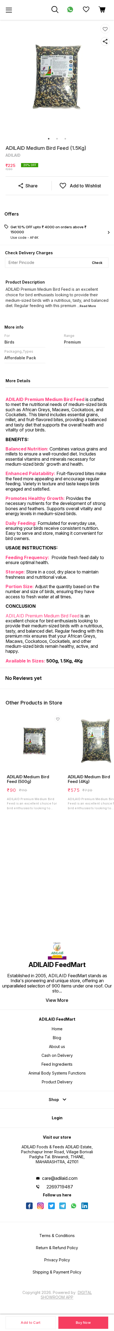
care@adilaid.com (59, 1178)
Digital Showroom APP (66, 1294)
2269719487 (59, 1186)
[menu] (9, 10)
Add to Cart (30, 1322)
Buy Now (83, 1322)
